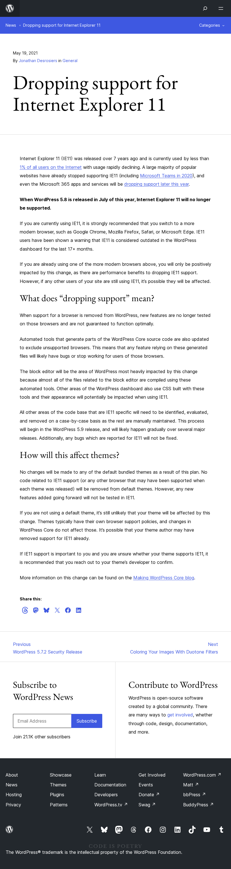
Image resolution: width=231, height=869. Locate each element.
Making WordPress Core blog (163, 577)
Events (146, 785)
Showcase (61, 775)
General (70, 60)
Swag (147, 804)
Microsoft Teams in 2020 (166, 175)
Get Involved (152, 775)
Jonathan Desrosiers (38, 60)
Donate (149, 794)
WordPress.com (202, 775)
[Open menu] (222, 8)
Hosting (14, 794)
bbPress (194, 794)
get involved (180, 715)
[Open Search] (205, 8)
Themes (58, 785)
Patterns (59, 804)
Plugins (57, 794)
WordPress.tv (111, 804)
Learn (100, 775)
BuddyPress (198, 804)
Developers (106, 794)
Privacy (13, 804)
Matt (191, 785)
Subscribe (87, 721)
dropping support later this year (156, 184)
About (12, 775)
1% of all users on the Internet (51, 167)
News (11, 25)
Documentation (110, 785)
